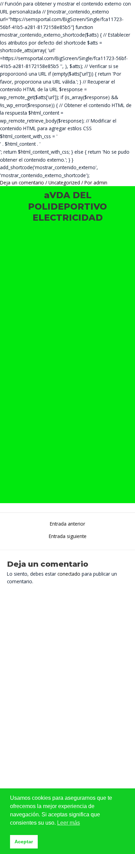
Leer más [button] (68, 823)
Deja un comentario (22, 182)
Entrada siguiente (68, 536)
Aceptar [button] (24, 841)
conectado (68, 573)
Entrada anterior (67, 523)
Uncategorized (64, 182)
